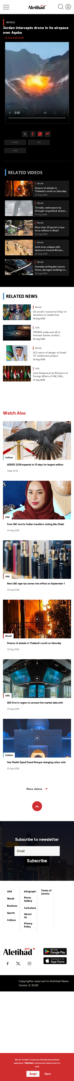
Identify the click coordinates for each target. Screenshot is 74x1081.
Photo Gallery (28, 899)
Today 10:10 (12, 470)
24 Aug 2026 (13, 530)
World (10, 898)
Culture (11, 920)
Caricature (30, 908)
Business (12, 905)
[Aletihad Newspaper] (37, 7)
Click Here (29, 1063)
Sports (11, 913)
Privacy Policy (28, 925)
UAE (9, 891)
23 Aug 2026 (13, 649)
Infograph (30, 891)
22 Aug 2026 (13, 768)
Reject (48, 1073)
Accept (33, 1073)
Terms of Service (46, 892)
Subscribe (37, 861)
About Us (28, 916)
